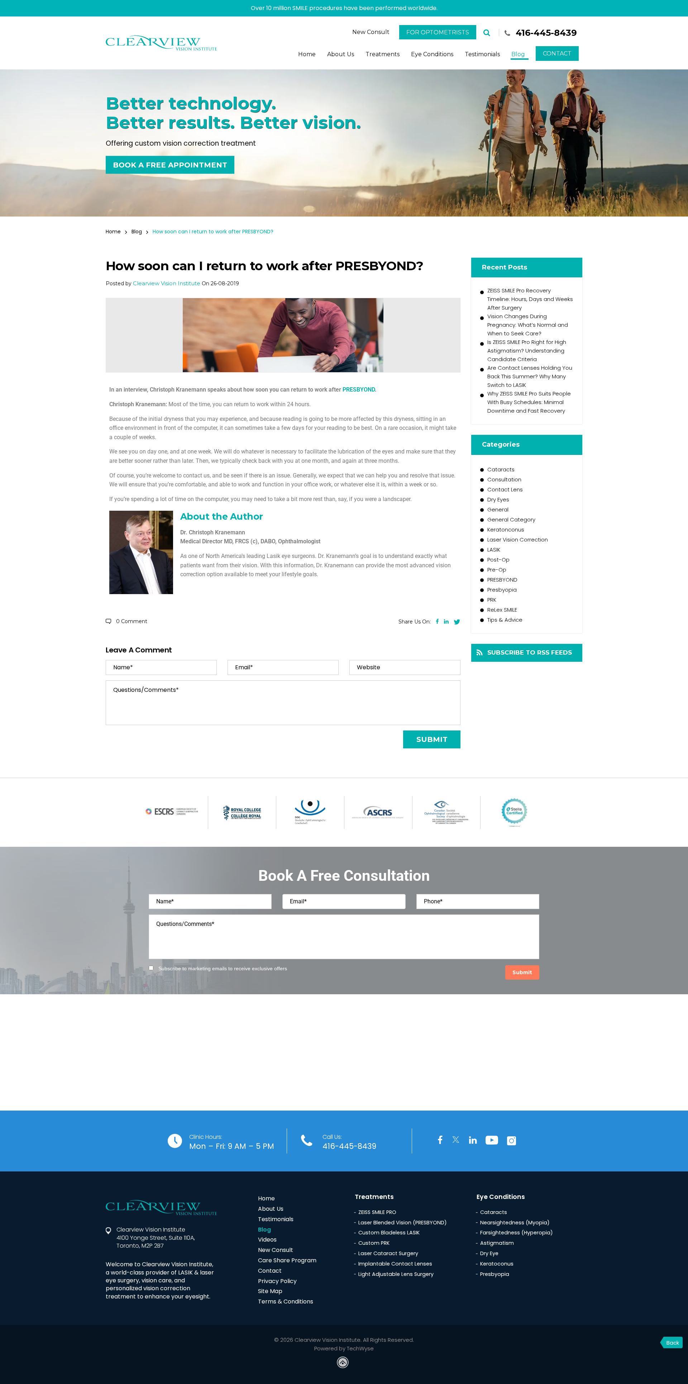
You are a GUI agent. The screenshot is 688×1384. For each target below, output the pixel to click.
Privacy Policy (277, 1281)
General (497, 509)
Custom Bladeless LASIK (389, 1232)
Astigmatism (497, 1243)
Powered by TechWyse (344, 1348)
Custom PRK (374, 1243)
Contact (557, 53)
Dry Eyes (498, 499)
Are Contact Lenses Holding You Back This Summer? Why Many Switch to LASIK (529, 376)
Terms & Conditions (285, 1301)
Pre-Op (496, 569)
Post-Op (498, 559)
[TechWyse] (344, 1363)
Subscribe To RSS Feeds (529, 652)
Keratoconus (496, 1263)
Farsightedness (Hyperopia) (516, 1232)
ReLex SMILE (502, 609)
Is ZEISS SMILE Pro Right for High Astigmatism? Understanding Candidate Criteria (526, 350)
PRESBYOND (359, 389)
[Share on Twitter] (457, 621)
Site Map (270, 1291)
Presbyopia (502, 589)
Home (307, 54)
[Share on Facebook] (437, 621)
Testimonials (482, 54)
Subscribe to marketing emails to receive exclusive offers (222, 968)
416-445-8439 (546, 33)
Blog (518, 54)
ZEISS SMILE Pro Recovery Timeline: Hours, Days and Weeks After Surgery (530, 299)
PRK (491, 599)
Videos (267, 1239)
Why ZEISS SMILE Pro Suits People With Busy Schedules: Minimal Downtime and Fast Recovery (529, 402)
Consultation (504, 479)
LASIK (493, 549)
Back (672, 1342)
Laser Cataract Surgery (388, 1253)
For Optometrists (437, 32)
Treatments (383, 54)
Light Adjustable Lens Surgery (396, 1274)
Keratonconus (505, 529)
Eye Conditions (432, 54)
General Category (511, 519)
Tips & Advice (504, 619)
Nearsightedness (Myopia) (515, 1222)
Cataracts (501, 469)
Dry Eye (489, 1253)
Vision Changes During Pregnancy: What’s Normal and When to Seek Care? (527, 324)
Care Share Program (287, 1260)
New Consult (371, 32)
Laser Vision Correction (517, 539)
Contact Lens (505, 489)
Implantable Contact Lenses (395, 1263)
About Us (340, 54)
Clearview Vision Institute (166, 283)
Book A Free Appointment (170, 164)
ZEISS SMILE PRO (377, 1212)
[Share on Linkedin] (446, 621)
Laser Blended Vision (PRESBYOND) (402, 1222)
